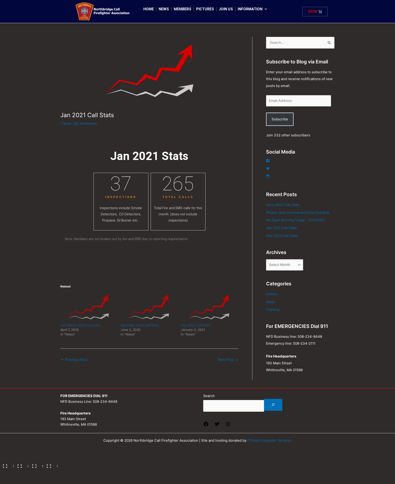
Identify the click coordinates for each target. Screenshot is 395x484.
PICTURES (205, 9)
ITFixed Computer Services (269, 440)
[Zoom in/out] (7, 464)
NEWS (164, 9)
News (67, 123)
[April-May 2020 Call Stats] (148, 307)
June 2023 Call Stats (283, 205)
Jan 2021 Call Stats (281, 228)
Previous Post (74, 359)
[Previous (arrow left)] (7, 471)
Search (209, 396)
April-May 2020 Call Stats (140, 325)
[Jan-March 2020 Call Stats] (88, 307)
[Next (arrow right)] (21, 471)
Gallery (272, 294)
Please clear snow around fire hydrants (297, 212)
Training (272, 309)
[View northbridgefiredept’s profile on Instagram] (268, 176)
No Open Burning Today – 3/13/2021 (295, 220)
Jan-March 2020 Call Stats (80, 325)
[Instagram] (228, 425)
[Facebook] (206, 425)
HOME (148, 9)
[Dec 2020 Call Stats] (209, 307)
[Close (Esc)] (51, 464)
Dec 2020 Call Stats (196, 325)
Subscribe (280, 119)
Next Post (228, 359)
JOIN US (226, 9)
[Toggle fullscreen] (21, 464)
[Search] (273, 405)
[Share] (36, 464)
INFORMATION (250, 9)
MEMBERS (182, 9)
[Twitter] (217, 425)
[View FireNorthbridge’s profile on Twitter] (268, 168)
